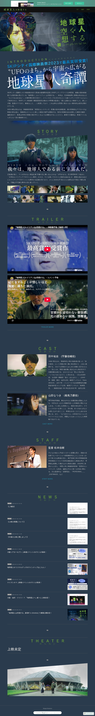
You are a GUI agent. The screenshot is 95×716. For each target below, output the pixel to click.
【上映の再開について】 (16, 522)
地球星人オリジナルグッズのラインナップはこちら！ (26, 567)
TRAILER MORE (47, 327)
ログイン (79, 3)
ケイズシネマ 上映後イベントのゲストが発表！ (24, 582)
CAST (82, 9)
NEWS (9, 503)
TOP (77, 9)
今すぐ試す (68, 3)
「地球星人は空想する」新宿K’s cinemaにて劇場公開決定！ (29, 613)
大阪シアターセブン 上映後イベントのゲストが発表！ (27, 552)
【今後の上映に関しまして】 (17, 537)
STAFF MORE (47, 479)
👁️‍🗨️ (47, 487)
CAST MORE (47, 424)
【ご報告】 (11, 506)
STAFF (88, 9)
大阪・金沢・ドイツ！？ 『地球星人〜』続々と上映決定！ (28, 598)
